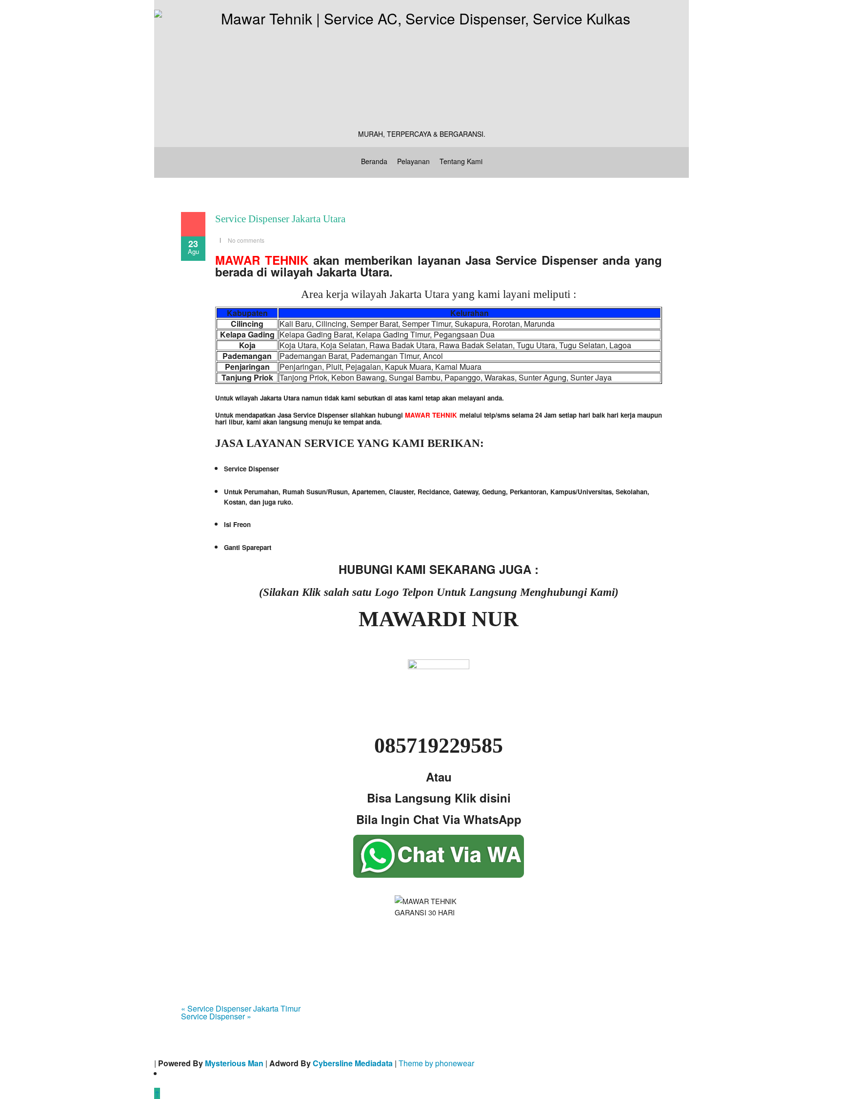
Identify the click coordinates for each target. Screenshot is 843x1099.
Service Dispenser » (216, 1016)
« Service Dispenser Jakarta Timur (241, 1008)
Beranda (374, 161)
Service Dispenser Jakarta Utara (280, 219)
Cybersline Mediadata (353, 1063)
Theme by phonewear (436, 1063)
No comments (246, 240)
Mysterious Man (234, 1063)
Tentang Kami (461, 161)
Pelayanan (413, 161)
